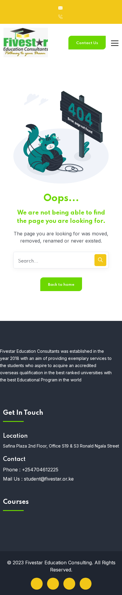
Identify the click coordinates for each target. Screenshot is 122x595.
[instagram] (86, 584)
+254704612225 (40, 470)
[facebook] (37, 584)
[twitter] (53, 584)
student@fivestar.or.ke (49, 479)
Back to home (61, 285)
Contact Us (87, 43)
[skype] (69, 584)
